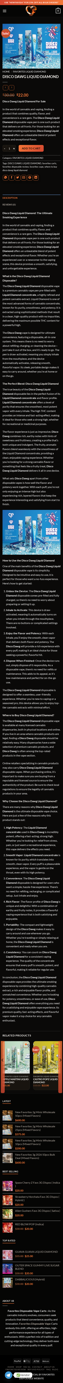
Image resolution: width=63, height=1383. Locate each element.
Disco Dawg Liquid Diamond (19, 213)
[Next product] (5, 87)
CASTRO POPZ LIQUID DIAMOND (45, 1081)
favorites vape (37, 166)
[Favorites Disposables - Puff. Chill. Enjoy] (31, 11)
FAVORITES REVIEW (16, 1369)
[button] (5, 11)
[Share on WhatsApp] (5, 178)
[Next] (60, 1067)
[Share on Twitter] (17, 178)
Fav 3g (27, 1367)
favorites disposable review (16, 166)
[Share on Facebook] (11, 178)
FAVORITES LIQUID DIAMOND (29, 71)
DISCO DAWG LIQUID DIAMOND (24, 163)
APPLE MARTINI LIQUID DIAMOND (16, 1081)
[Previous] (3, 1067)
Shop (19, 1367)
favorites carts (49, 163)
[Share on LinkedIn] (36, 178)
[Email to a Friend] (24, 178)
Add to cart (31, 148)
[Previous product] (11, 87)
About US (49, 1367)
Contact (37, 1367)
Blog (55, 1369)
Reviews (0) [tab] (9, 204)
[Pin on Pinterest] (30, 178)
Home (6, 71)
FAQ (48, 1369)
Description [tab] (10, 198)
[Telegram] (8, 1375)
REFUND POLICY (36, 1369)
